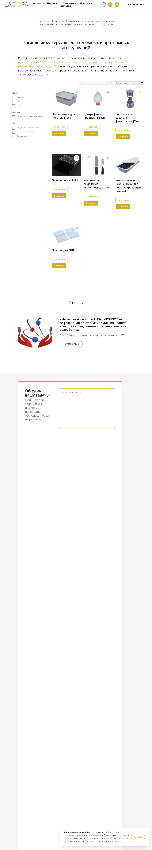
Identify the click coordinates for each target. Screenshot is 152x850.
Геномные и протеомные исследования (88, 21)
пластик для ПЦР (48, 66)
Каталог (37, 3)
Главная (41, 21)
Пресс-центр (87, 3)
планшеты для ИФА (30, 62)
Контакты (65, 6)
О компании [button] (69, 3)
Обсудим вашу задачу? (37, 393)
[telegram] (117, 4)
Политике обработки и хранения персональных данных (91, 841)
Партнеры (52, 3)
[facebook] (104, 4)
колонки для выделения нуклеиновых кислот (74, 62)
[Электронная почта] (110, 4)
